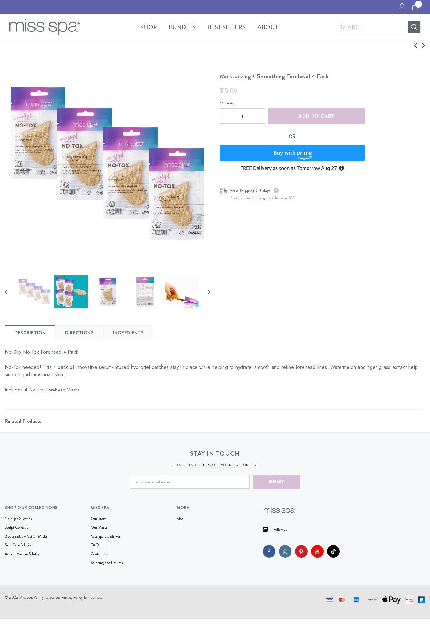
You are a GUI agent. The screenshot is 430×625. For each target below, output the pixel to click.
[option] (107, 162)
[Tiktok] (333, 551)
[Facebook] (269, 551)
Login (401, 8)
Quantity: (227, 103)
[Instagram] (285, 551)
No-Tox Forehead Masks (54, 389)
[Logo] (44, 27)
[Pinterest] (301, 551)
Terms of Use (93, 597)
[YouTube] (317, 551)
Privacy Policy (72, 597)
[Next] (204, 291)
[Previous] (10, 291)
